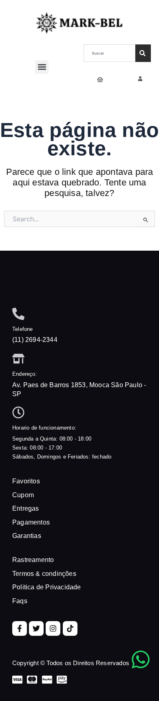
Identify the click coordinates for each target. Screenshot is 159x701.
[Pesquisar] (143, 53)
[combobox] (109, 53)
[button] (42, 67)
